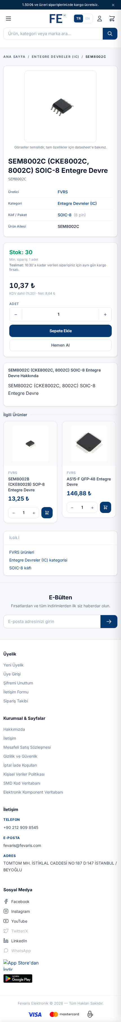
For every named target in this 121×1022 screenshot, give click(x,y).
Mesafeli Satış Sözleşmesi (27, 747)
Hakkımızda (14, 729)
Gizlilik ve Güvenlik (20, 756)
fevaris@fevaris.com (22, 845)
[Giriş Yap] (99, 18)
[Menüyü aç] (8, 18)
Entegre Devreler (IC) (77, 203)
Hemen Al (60, 345)
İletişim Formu (15, 691)
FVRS (63, 191)
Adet (14, 304)
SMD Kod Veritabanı (21, 783)
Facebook (20, 901)
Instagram (20, 911)
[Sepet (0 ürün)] (112, 18)
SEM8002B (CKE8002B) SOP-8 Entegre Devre (26, 484)
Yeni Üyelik (13, 665)
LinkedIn (19, 940)
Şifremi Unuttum (18, 682)
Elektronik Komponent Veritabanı (33, 792)
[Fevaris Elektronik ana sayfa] (57, 18)
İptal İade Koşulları (20, 765)
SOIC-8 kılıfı (20, 567)
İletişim (9, 738)
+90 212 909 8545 (20, 827)
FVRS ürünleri (21, 552)
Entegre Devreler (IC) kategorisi (38, 560)
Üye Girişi (12, 674)
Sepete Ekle (61, 330)
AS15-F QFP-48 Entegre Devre (89, 481)
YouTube (19, 921)
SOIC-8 (64, 214)
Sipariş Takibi (15, 700)
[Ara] (110, 34)
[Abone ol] (108, 621)
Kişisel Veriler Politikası (23, 774)
